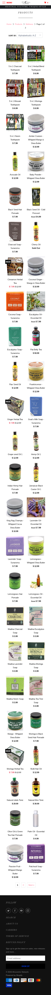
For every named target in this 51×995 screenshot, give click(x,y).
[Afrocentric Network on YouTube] (22, 910)
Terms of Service (17, 936)
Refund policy (16, 942)
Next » (31, 885)
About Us (12, 924)
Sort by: (12, 36)
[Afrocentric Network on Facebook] (15, 910)
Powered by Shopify (14, 975)
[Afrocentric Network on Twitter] (9, 910)
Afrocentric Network (20, 972)
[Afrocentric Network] (25, 2)
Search (11, 918)
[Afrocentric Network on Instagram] (28, 910)
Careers (11, 930)
